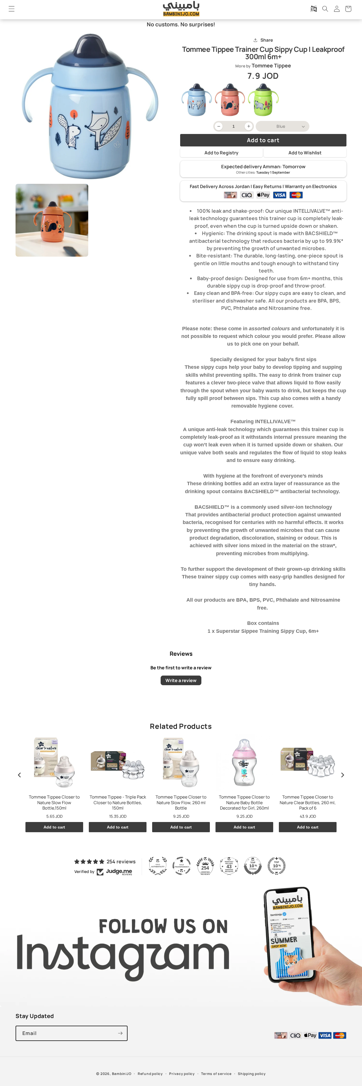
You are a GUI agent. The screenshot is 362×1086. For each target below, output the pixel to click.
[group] (197, 99)
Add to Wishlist (305, 153)
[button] (11, 9)
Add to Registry (221, 153)
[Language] (313, 9)
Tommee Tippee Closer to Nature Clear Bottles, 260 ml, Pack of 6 (308, 802)
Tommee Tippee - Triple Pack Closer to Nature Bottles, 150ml (118, 802)
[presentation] (19, 774)
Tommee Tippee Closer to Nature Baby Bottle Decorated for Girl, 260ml (244, 802)
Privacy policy (182, 1073)
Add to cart (54, 827)
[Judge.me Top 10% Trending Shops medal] (277, 866)
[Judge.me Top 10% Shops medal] (253, 866)
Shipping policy (252, 1073)
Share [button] (266, 40)
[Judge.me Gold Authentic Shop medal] (158, 866)
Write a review (181, 680)
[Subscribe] (120, 1033)
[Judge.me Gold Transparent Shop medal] (182, 866)
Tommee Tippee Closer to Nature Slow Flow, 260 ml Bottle (181, 802)
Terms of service (216, 1073)
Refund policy (150, 1073)
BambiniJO (122, 1073)
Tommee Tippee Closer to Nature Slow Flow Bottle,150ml (54, 802)
